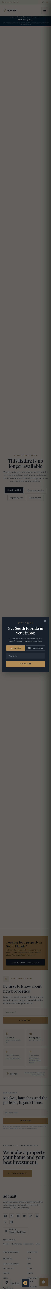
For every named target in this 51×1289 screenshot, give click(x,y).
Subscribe (26, 664)
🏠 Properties (15, 648)
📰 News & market (35, 648)
